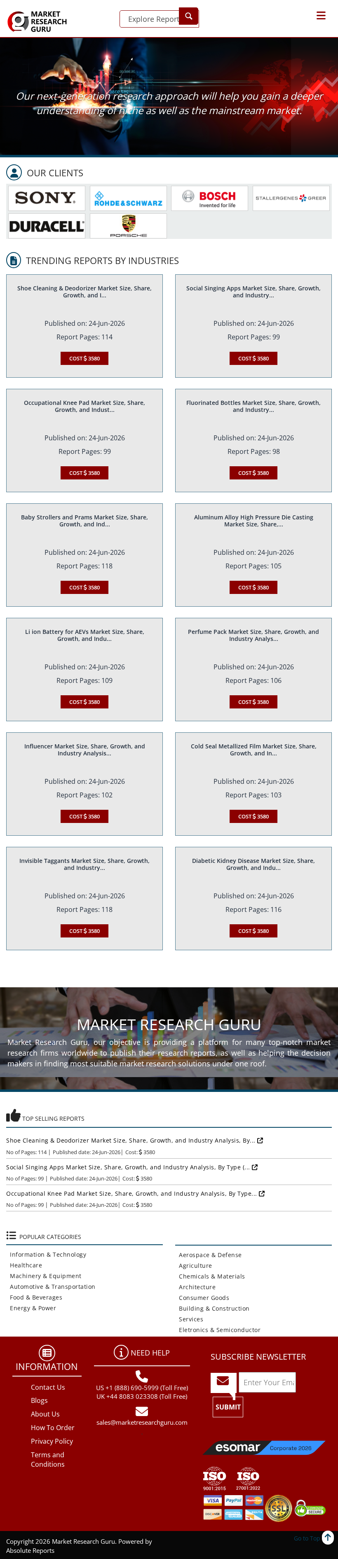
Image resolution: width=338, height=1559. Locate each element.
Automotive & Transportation (51, 1286)
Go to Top (308, 1538)
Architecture (195, 1287)
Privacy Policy (52, 1441)
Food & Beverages (34, 1297)
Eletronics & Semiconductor (218, 1330)
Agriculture (193, 1265)
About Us (45, 1414)
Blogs (39, 1400)
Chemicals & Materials (210, 1276)
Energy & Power (31, 1308)
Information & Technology (46, 1254)
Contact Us (48, 1387)
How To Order (53, 1427)
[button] (321, 15)
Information (47, 1366)
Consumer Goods (202, 1298)
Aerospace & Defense (208, 1255)
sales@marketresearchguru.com (142, 1422)
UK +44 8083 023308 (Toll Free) (141, 1396)
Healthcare (24, 1265)
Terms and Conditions (48, 1459)
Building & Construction (212, 1308)
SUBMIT (228, 1407)
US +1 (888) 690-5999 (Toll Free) (142, 1388)
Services (189, 1319)
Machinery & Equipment (44, 1276)
